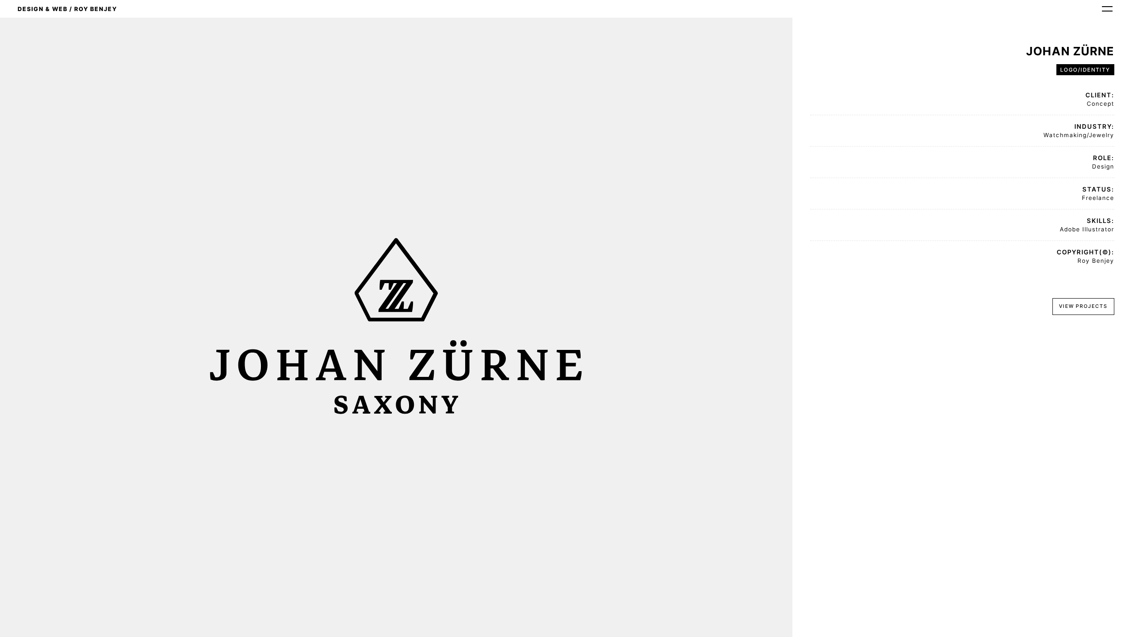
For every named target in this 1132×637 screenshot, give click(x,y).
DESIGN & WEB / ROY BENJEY (67, 8)
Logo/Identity (1085, 69)
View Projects (1083, 306)
